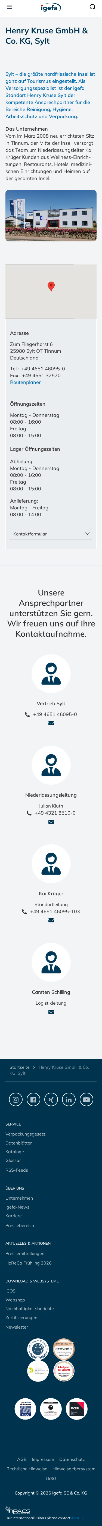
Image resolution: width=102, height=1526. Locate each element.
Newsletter (16, 1327)
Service (13, 1124)
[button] (51, 216)
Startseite (20, 1067)
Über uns (14, 1188)
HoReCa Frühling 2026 (28, 1263)
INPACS (77, 1518)
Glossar (13, 1160)
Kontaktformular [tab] (30, 534)
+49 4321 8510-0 (55, 813)
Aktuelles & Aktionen (28, 1243)
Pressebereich (19, 1225)
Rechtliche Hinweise (27, 1468)
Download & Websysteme (32, 1281)
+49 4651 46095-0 (43, 368)
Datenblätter (18, 1143)
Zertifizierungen (21, 1317)
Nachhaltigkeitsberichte (29, 1308)
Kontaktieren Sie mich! (51, 727)
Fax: (15, 375)
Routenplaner (25, 382)
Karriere (13, 1215)
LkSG (51, 1478)
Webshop (15, 1300)
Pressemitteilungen (24, 1253)
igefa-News (17, 1207)
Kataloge (14, 1151)
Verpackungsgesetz (25, 1134)
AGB (22, 1459)
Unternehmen (19, 1198)
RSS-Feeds (16, 1170)
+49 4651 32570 (41, 375)
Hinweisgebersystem (73, 1468)
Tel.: (14, 368)
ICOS (10, 1291)
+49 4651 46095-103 (55, 911)
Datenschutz (72, 1459)
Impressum (43, 1459)
